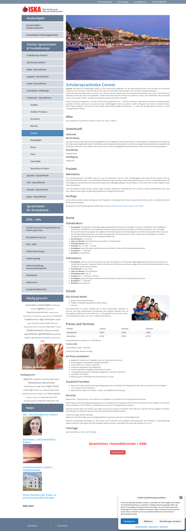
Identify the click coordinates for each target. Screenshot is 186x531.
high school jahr (47, 319)
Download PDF (118, 452)
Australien (56, 305)
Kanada (35, 323)
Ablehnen (148, 521)
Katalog (25, 393)
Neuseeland (28, 327)
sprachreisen (56, 338)
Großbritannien (32, 319)
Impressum (164, 527)
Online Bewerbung (105, 2)
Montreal (54, 323)
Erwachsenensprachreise (37, 312)
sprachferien (31, 333)
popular (56, 393)
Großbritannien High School (35, 386)
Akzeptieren (129, 521)
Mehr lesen (28, 505)
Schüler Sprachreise (33, 404)
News (50, 393)
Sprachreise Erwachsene (41, 337)
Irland (57, 319)
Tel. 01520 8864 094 (159, 2)
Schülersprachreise (51, 330)
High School (53, 386)
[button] (181, 497)
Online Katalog (122, 2)
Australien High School (50, 379)
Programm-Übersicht (33, 397)
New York (36, 327)
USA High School (52, 404)
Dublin (33, 309)
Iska (41, 390)
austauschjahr (44, 305)
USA (42, 341)
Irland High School (31, 390)
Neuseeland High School (38, 394)
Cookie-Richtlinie (141, 527)
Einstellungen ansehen (170, 521)
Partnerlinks (62, 525)
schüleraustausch (34, 330)
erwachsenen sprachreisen (42, 316)
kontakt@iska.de (140, 2)
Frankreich (57, 316)
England (40, 308)
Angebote (37, 379)
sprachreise (44, 333)
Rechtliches (32, 525)
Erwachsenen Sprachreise (41, 382)
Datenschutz (153, 527)
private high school (47, 327)
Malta (48, 323)
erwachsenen (49, 309)
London (42, 323)
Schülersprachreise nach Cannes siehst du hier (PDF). (124, 206)
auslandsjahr (31, 305)
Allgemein (28, 379)
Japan (29, 323)
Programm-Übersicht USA (48, 401)
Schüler (58, 327)
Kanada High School (51, 390)
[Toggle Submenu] (59, 26)
